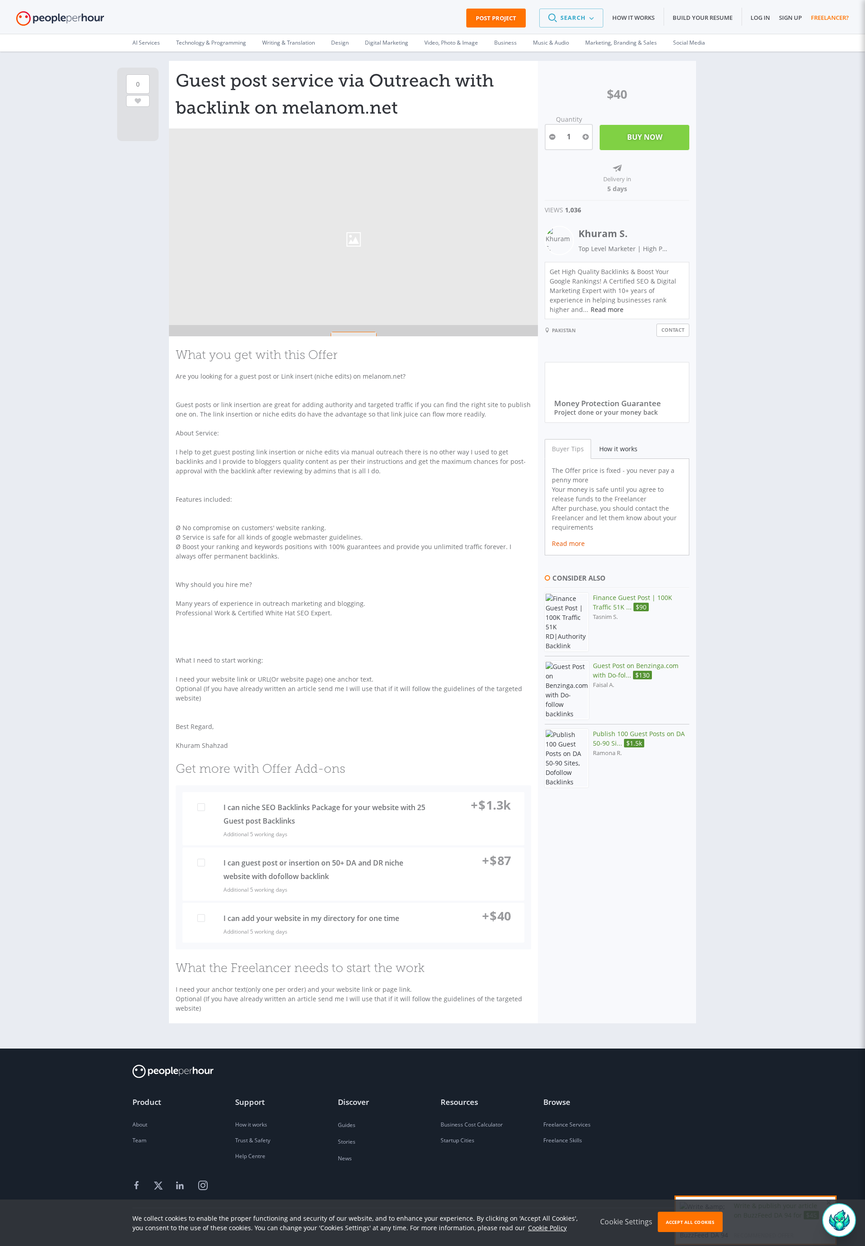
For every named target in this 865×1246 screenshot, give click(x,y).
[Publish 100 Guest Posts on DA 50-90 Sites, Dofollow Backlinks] (566, 758)
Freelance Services (567, 1124)
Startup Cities (457, 1140)
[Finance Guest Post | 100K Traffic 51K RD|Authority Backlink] (566, 622)
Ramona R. (607, 753)
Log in (760, 18)
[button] (571, 18)
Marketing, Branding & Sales (621, 42)
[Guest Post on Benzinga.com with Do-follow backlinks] (567, 690)
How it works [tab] (618, 448)
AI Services (146, 42)
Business (505, 42)
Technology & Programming (211, 42)
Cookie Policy (547, 1227)
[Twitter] (159, 1186)
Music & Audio (551, 42)
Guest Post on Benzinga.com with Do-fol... (635, 670)
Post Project (496, 18)
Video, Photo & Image (451, 42)
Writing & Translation (288, 42)
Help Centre (250, 1156)
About (139, 1124)
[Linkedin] (181, 1186)
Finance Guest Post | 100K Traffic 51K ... (632, 602)
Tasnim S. (605, 617)
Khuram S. (603, 233)
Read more (607, 309)
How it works (633, 18)
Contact (672, 329)
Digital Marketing (386, 42)
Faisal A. (603, 685)
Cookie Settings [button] (626, 1222)
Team (139, 1140)
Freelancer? (830, 18)
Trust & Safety (252, 1140)
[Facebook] (138, 1186)
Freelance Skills (562, 1140)
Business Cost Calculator (472, 1124)
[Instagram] (203, 1186)
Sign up (790, 18)
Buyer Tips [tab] (568, 448)
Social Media (689, 42)
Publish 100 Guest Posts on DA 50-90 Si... (639, 738)
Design (340, 42)
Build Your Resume (703, 18)
